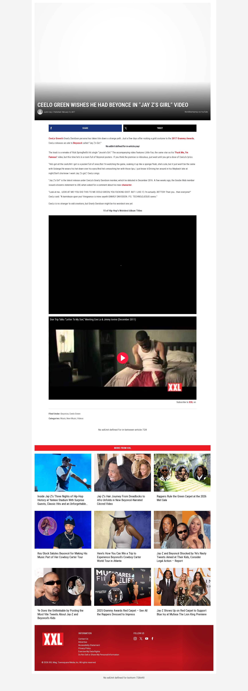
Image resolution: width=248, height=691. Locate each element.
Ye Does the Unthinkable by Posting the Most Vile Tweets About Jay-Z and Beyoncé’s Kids (60, 614)
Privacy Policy (84, 648)
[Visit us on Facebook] (153, 638)
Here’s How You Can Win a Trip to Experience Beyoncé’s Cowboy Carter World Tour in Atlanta (119, 557)
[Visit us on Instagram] (136, 638)
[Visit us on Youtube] (148, 638)
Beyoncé (78, 143)
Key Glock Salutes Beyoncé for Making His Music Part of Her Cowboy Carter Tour (62, 555)
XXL (191, 402)
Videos (80, 418)
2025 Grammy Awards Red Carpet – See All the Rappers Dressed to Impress (122, 612)
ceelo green (75, 414)
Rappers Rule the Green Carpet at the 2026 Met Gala (181, 498)
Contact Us (83, 639)
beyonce (65, 414)
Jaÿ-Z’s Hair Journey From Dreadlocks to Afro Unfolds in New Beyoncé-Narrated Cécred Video (121, 499)
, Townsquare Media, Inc (68, 662)
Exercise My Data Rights (89, 651)
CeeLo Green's (56, 138)
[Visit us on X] (142, 638)
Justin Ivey (48, 112)
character (127, 184)
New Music (71, 418)
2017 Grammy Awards (183, 138)
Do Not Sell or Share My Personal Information (98, 655)
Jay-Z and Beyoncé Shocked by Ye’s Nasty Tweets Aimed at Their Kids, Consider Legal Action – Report (181, 557)
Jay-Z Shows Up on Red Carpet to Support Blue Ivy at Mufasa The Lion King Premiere (182, 612)
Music (63, 418)
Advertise (82, 642)
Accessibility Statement (89, 645)
